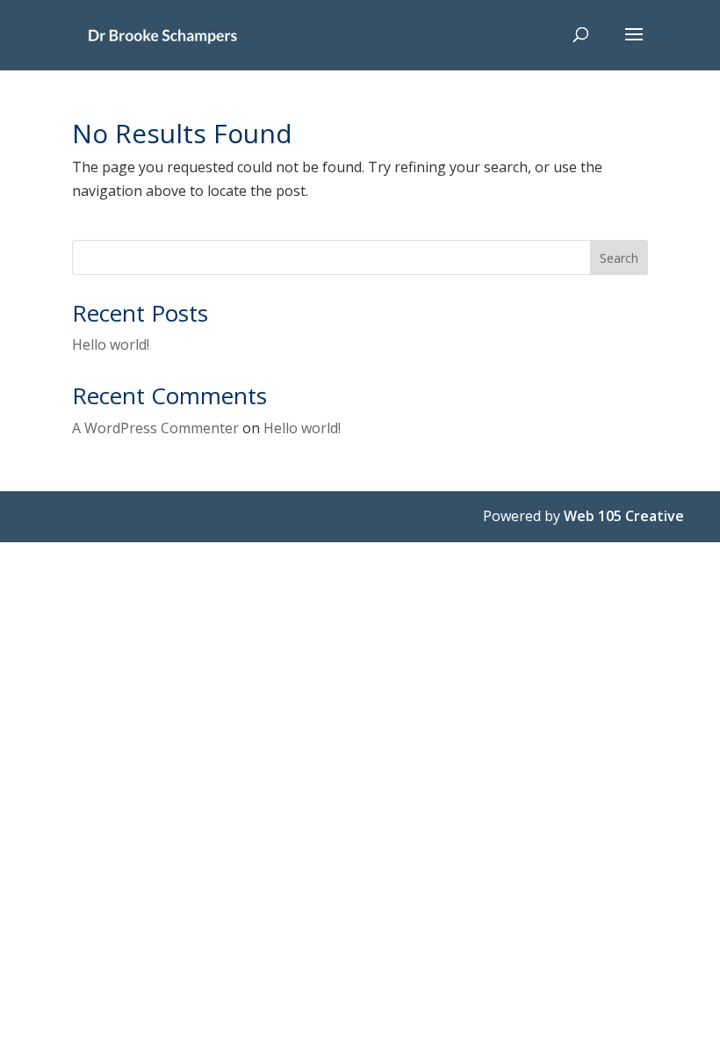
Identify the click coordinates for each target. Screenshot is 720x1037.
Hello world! (110, 344)
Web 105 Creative (624, 516)
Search (619, 258)
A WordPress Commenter (155, 428)
